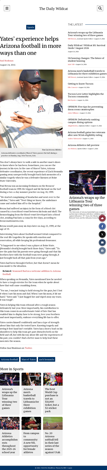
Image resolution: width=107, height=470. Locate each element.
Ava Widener (72, 149)
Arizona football (9, 359)
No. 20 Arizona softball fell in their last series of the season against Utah (52, 443)
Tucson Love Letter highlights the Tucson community (86, 95)
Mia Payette (72, 100)
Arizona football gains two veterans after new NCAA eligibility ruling (86, 133)
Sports (30, 27)
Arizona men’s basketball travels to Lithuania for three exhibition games (87, 72)
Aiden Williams (73, 113)
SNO (64, 468)
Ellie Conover (72, 87)
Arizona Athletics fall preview (83, 145)
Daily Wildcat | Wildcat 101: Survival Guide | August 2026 (86, 46)
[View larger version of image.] (31, 108)
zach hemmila (46, 359)
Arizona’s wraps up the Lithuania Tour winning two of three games (85, 34)
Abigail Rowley (73, 126)
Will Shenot (72, 39)
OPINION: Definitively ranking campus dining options (84, 121)
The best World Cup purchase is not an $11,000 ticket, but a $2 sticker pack (52, 400)
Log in (70, 468)
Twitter (28, 347)
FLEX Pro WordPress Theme (51, 468)
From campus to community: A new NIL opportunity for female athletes (31, 443)
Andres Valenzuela (74, 139)
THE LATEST (75, 24)
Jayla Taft (71, 64)
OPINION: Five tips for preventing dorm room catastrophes (85, 108)
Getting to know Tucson (80, 83)
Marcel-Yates (29, 359)
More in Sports (11, 369)
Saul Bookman (6, 60)
